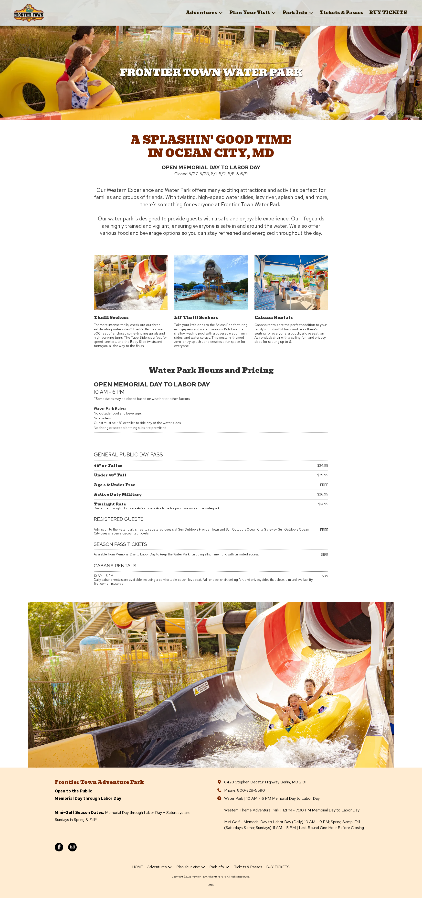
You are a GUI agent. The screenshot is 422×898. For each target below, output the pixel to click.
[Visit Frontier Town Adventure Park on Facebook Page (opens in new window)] (59, 847)
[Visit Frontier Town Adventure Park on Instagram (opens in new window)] (72, 847)
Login (211, 884)
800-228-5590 (251, 790)
